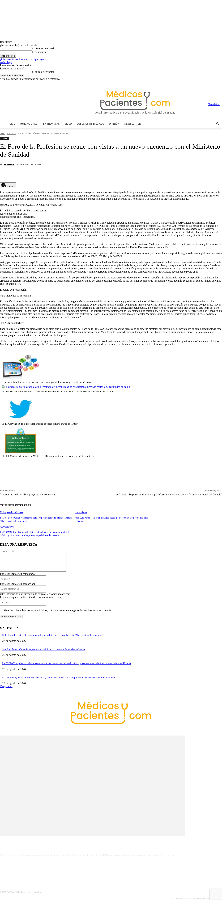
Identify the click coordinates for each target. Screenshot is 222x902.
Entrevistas (81, 512)
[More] (98, 173)
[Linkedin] (206, 83)
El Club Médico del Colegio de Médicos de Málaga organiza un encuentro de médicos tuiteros (48, 456)
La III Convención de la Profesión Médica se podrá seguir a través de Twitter (40, 424)
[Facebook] (196, 83)
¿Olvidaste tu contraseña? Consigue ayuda (23, 59)
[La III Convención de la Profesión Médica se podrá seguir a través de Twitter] (21, 419)
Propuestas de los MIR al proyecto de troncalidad (28, 494)
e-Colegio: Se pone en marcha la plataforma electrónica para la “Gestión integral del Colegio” (169, 494)
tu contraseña (39, 52)
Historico (11, 133)
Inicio (2, 133)
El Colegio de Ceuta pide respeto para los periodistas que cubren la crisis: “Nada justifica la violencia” (52, 635)
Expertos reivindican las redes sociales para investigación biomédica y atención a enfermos (46, 382)
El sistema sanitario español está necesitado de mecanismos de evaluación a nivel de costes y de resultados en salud (58, 391)
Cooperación (7, 526)
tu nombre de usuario (43, 48)
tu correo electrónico (43, 71)
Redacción (9, 164)
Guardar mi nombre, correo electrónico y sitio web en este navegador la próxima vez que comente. (58, 610)
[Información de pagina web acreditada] (111, 870)
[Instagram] (201, 83)
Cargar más (6, 686)
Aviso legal (6, 62)
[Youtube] (220, 83)
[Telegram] (210, 83)
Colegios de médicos (11, 512)
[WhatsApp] (61, 173)
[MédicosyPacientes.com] (135, 100)
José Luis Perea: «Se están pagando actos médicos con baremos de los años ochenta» (43, 649)
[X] (215, 83)
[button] (218, 124)
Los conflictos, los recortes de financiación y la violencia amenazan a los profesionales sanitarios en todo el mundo (58, 677)
